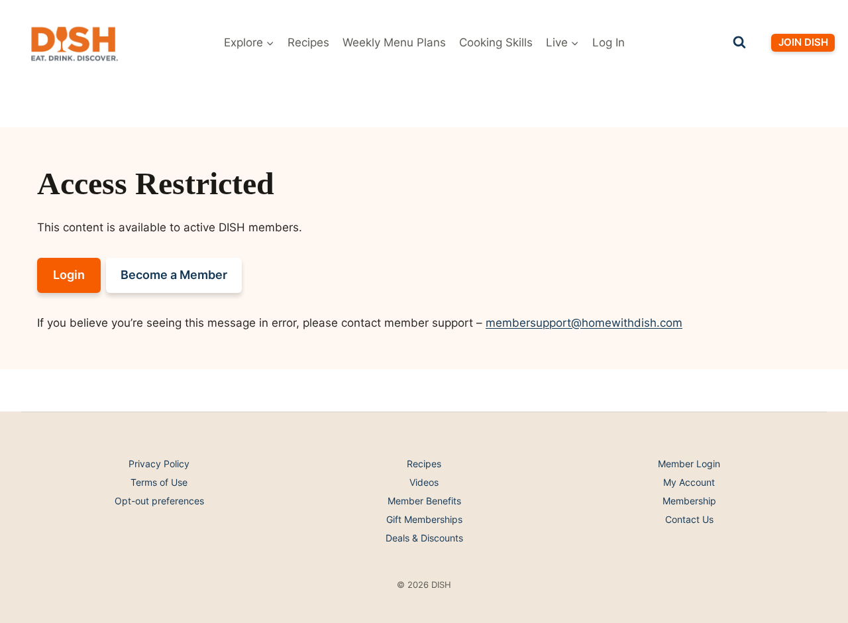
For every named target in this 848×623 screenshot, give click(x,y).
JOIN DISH (803, 42)
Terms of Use (159, 482)
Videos (424, 482)
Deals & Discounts (424, 537)
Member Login (689, 463)
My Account (689, 482)
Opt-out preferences (159, 500)
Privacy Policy (159, 463)
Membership (689, 500)
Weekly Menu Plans (394, 42)
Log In (608, 42)
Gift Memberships (424, 519)
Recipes (308, 42)
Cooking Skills (496, 42)
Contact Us (689, 519)
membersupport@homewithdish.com (584, 322)
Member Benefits (424, 500)
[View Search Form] (739, 42)
